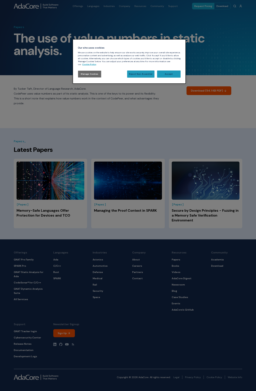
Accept (169, 74)
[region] (129, 61)
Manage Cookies (89, 74)
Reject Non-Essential (140, 74)
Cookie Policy (89, 64)
